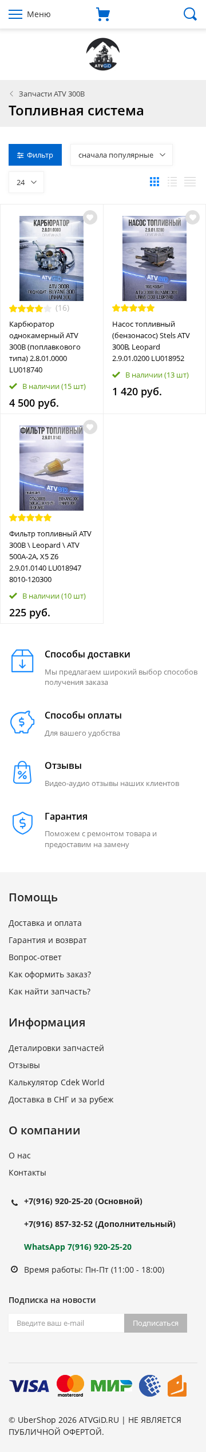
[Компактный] (190, 181)
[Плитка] (154, 181)
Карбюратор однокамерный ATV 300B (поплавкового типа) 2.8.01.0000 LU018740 (45, 347)
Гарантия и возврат (48, 939)
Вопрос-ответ (35, 957)
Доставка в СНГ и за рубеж (61, 1099)
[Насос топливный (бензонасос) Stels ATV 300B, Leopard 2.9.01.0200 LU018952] (154, 258)
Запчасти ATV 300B (52, 94)
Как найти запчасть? (49, 991)
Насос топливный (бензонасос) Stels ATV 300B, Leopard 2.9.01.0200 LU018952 (151, 341)
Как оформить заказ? (50, 974)
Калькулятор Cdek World (57, 1082)
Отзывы (24, 1065)
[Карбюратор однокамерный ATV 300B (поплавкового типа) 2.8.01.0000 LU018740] (51, 258)
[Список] (172, 181)
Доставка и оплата (45, 922)
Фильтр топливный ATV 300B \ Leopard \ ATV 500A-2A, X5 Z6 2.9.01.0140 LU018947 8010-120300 (50, 556)
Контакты (27, 1172)
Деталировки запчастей (56, 1047)
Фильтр (40, 155)
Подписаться (156, 1323)
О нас (20, 1155)
